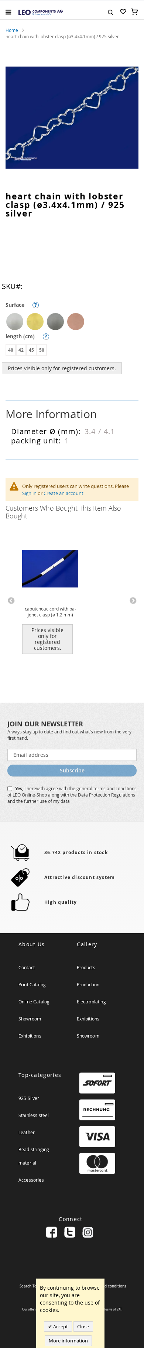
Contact (26, 967)
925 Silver (29, 1098)
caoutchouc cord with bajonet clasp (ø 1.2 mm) (50, 612)
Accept (60, 1326)
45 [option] (31, 350)
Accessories (31, 1180)
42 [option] (21, 350)
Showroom (29, 1019)
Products (86, 967)
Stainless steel (33, 1115)
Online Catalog (33, 1002)
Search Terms (31, 1286)
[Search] (110, 11)
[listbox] (74, 322)
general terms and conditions (106, 788)
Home (12, 30)
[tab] (72, 414)
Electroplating (91, 1002)
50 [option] (41, 350)
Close (83, 1326)
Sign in (29, 493)
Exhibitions (29, 1036)
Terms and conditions (107, 1286)
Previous (11, 601)
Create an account (63, 493)
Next (133, 601)
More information (68, 1340)
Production (88, 984)
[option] (15, 321)
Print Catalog (32, 984)
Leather (26, 1132)
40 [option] (10, 350)
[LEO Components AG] (40, 11)
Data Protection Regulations (106, 795)
